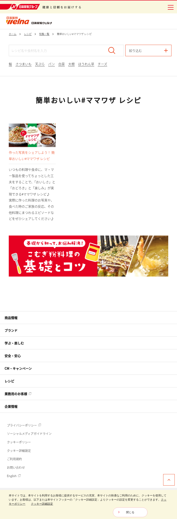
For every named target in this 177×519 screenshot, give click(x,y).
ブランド (11, 330)
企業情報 (11, 406)
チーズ (102, 64)
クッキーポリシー (19, 442)
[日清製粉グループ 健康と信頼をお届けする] (40, 7)
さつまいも (23, 64)
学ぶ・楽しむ (14, 343)
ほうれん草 (86, 64)
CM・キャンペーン (18, 368)
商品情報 (11, 317)
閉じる (130, 512)
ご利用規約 (14, 459)
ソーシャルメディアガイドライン (29, 433)
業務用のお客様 (16, 393)
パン (51, 64)
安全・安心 (13, 355)
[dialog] (88, 504)
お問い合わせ (16, 467)
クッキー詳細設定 (19, 450)
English (12, 476)
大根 (71, 64)
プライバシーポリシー (22, 425)
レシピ (9, 381)
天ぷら (40, 64)
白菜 (61, 64)
